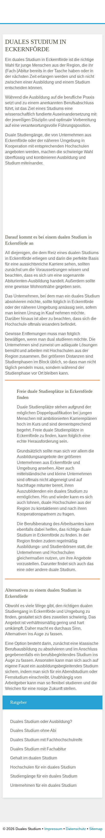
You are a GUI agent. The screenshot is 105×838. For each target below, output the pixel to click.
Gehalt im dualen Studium (33, 758)
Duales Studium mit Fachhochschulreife (46, 740)
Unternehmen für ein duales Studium (43, 785)
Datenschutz (76, 829)
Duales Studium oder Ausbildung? (41, 721)
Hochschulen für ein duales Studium (43, 767)
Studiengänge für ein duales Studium (43, 776)
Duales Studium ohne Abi (33, 730)
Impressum (53, 829)
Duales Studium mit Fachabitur (38, 749)
